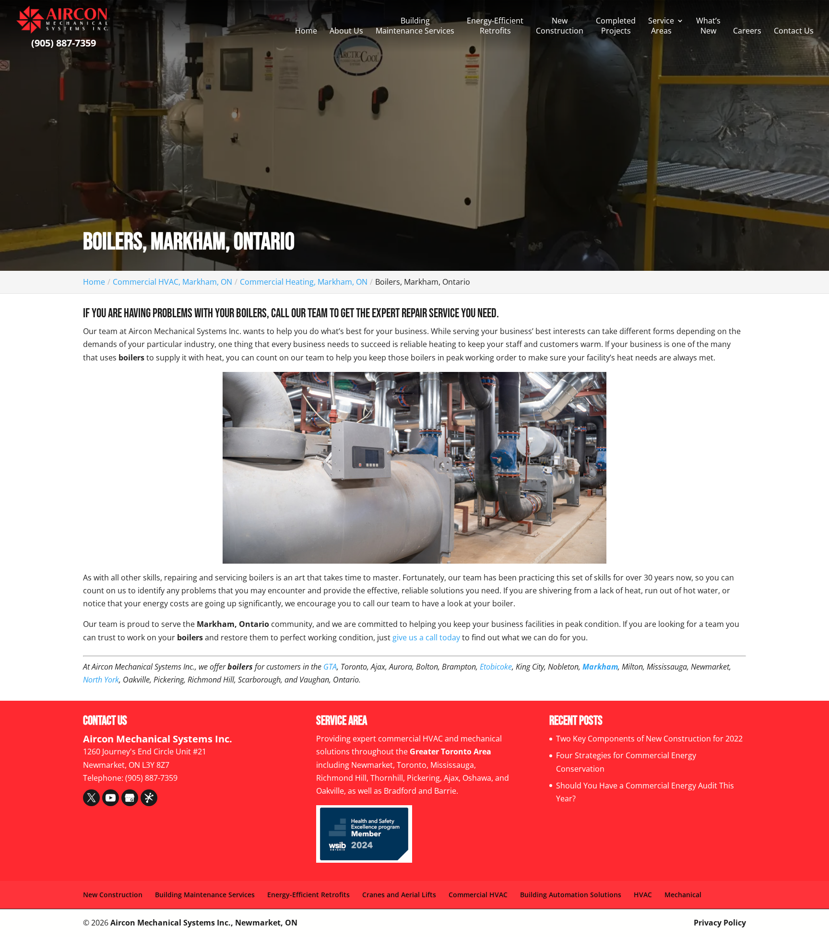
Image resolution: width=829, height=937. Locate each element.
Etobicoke (496, 666)
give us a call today (426, 637)
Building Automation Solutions (570, 894)
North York (101, 679)
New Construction (559, 26)
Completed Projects (616, 26)
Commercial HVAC (478, 894)
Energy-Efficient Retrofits (495, 26)
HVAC (643, 894)
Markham (600, 666)
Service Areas (661, 26)
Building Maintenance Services (415, 26)
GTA (330, 666)
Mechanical (682, 894)
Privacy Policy (720, 922)
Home (306, 31)
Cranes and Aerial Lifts (399, 894)
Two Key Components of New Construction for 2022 (649, 738)
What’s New (708, 26)
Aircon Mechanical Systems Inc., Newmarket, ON (203, 922)
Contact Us (794, 31)
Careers (747, 31)
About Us (346, 31)
